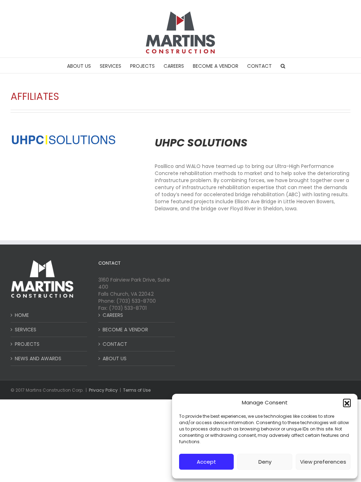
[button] (346, 402)
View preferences (323, 461)
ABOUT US (115, 358)
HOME (22, 315)
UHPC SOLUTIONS (201, 142)
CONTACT (115, 344)
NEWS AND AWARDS (38, 358)
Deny (264, 461)
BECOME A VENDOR (125, 329)
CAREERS (113, 315)
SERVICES (25, 329)
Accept (206, 461)
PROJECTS (27, 344)
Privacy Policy (103, 390)
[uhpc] (63, 136)
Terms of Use (137, 390)
